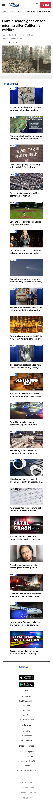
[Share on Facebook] (10, 42)
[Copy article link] (17, 42)
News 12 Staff (7, 35)
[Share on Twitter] (13, 42)
